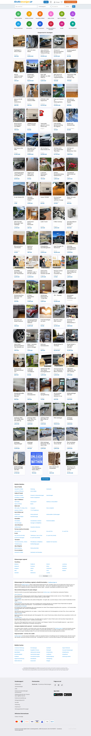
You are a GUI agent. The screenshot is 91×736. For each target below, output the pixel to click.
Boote (32, 503)
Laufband (48, 654)
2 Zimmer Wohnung (19, 647)
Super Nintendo (66, 647)
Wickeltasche (65, 652)
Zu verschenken (19, 550)
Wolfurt (64, 570)
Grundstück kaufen (35, 656)
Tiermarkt (17, 539)
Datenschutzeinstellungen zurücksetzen (21, 691)
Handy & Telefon (19, 510)
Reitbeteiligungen (35, 544)
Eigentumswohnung (19, 658)
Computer (33, 508)
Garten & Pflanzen (19, 491)
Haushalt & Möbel (19, 489)
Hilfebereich (18, 684)
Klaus (47, 566)
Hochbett (48, 647)
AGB (16, 688)
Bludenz (16, 564)
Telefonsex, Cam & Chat (36, 535)
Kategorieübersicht (19, 700)
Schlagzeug (49, 658)
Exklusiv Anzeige (19, 716)
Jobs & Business (19, 525)
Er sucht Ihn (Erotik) (51, 535)
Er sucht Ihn (65, 531)
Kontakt (17, 702)
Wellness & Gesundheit (51, 501)
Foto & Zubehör (50, 508)
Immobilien (17, 518)
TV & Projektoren (35, 510)
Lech (47, 570)
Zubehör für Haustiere (51, 541)
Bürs (16, 570)
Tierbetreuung (18, 544)
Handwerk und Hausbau (36, 552)
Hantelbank (33, 658)
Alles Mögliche (18, 546)
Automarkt (17, 514)
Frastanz (33, 566)
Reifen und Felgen (19, 516)
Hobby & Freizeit (19, 493)
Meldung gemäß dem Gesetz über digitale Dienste (22, 695)
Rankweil (64, 568)
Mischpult (48, 650)
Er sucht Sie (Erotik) (35, 537)
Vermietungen (18, 522)
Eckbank (17, 656)
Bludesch (17, 566)
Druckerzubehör (18, 654)
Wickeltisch (65, 654)
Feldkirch (33, 564)
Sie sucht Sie (49, 531)
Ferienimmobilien (50, 520)
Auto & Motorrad (19, 512)
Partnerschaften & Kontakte (22, 529)
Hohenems (33, 572)
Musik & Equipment (35, 497)
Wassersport (34, 501)
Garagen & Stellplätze (36, 522)
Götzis (32, 568)
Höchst (48, 564)
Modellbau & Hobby (19, 497)
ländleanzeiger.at (52, 582)
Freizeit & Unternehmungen (37, 495)
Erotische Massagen (19, 537)
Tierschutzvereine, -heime (21, 541)
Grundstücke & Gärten (36, 520)
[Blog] (62, 685)
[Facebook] (55, 685)
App (47, 2)
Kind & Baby (33, 491)
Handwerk (48, 489)
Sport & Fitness (18, 503)
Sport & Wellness (19, 499)
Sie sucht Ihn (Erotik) (20, 535)
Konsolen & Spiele (19, 495)
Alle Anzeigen (45, 478)
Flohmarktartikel (35, 548)
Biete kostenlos (18, 548)
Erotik (16, 533)
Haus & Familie (18, 487)
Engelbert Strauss (35, 650)
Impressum (18, 706)
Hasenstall (33, 660)
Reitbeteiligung (50, 656)
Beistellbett (17, 652)
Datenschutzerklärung (20, 698)
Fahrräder (17, 501)
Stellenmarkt (18, 527)
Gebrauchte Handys (35, 652)
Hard (32, 570)
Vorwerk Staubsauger (67, 650)
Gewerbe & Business (35, 527)
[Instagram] (58, 685)
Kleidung (33, 489)
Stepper (48, 660)
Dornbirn (17, 572)
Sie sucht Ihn (18, 531)
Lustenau (64, 564)
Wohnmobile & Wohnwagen (53, 514)
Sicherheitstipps (19, 686)
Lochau (48, 572)
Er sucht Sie (33, 531)
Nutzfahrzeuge (34, 516)
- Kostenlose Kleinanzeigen (41, 684)
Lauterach (48, 568)
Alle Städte (45, 576)
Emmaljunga (34, 647)
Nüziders (64, 566)
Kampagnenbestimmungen (22, 709)
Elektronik (17, 506)
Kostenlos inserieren (71, 2)
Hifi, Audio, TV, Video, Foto (21, 508)
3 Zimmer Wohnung (19, 650)
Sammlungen (49, 495)
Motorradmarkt (34, 514)
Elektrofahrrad (18, 660)
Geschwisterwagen (35, 654)
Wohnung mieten (66, 656)
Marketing (17, 704)
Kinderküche (49, 652)
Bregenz (17, 568)
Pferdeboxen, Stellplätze (36, 541)
